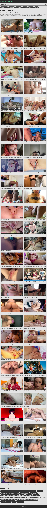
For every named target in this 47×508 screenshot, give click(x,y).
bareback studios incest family (21, 491)
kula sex (44, 497)
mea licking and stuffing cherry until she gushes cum (27, 499)
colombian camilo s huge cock (7, 491)
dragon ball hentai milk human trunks (19, 497)
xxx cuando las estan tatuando (34, 497)
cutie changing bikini (25, 493)
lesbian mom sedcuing (5, 497)
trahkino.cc (31, 7)
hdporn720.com (4, 7)
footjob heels (39, 491)
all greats (22, 495)
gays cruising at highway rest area (8, 499)
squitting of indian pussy (6, 501)
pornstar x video (32, 491)
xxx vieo (14, 501)
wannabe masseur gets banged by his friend (10, 493)
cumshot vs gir (21, 501)
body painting (28, 495)
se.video (36, 7)
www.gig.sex (18, 7)
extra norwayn (36, 495)
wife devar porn (34, 493)
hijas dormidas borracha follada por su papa (10, 495)
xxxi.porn (25, 7)
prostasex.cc (11, 7)
